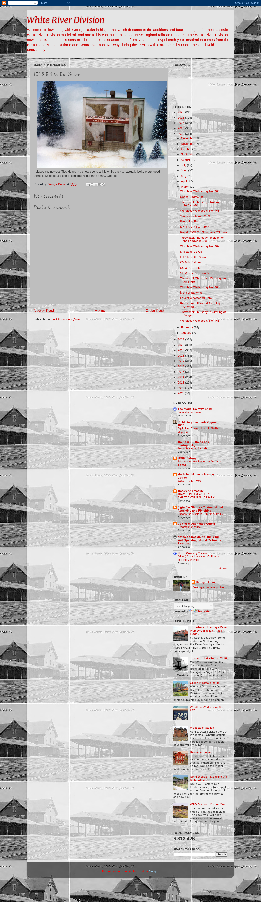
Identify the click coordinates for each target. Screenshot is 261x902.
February (187, 327)
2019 (181, 350)
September (188, 154)
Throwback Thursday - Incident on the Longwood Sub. (202, 239)
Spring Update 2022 (193, 196)
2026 (181, 112)
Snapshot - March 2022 (195, 216)
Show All (223, 568)
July (184, 165)
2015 (181, 371)
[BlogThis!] (92, 184)
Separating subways (189, 412)
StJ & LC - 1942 (190, 267)
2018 (181, 355)
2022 (181, 133)
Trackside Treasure (191, 491)
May (184, 176)
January (186, 332)
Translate (204, 611)
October (186, 149)
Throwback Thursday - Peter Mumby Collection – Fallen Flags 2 (208, 630)
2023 (181, 128)
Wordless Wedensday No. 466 (199, 287)
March (185, 186)
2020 (181, 345)
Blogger (153, 871)
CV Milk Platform (191, 262)
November (188, 143)
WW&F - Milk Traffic (190, 481)
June (184, 170)
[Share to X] (96, 184)
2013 (181, 382)
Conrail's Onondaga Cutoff (196, 523)
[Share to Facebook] (100, 184)
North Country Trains (192, 553)
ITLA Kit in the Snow (193, 257)
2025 (181, 117)
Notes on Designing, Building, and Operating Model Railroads (199, 538)
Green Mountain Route (205, 682)
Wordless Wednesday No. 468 (199, 210)
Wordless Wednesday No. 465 (199, 320)
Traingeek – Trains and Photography (193, 443)
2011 (181, 393)
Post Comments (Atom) (66, 319)
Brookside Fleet (190, 221)
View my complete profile (208, 587)
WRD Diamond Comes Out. (208, 804)
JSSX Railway (187, 458)
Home (100, 310)
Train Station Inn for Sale (192, 448)
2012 (181, 387)
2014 (181, 377)
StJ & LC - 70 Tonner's (194, 273)
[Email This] (88, 184)
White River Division (65, 20)
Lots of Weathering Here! (196, 297)
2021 (181, 339)
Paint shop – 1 (186, 543)
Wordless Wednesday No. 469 (199, 191)
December (188, 138)
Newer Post (44, 310)
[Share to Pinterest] (104, 184)
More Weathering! (191, 292)
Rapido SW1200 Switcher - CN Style (203, 232)
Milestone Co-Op (191, 251)
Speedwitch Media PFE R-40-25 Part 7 (200, 513)
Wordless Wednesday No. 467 (199, 246)
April (184, 181)
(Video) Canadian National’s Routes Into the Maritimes (198, 558)
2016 (181, 366)
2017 (181, 361)
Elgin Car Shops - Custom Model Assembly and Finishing (200, 509)
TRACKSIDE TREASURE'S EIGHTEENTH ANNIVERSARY (196, 496)
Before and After (200, 752)
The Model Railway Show (195, 408)
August (186, 159)
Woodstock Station (202, 727)
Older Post (155, 310)
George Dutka (205, 582)
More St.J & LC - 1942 (194, 226)
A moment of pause (189, 526)
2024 (181, 123)
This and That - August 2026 (208, 658)
